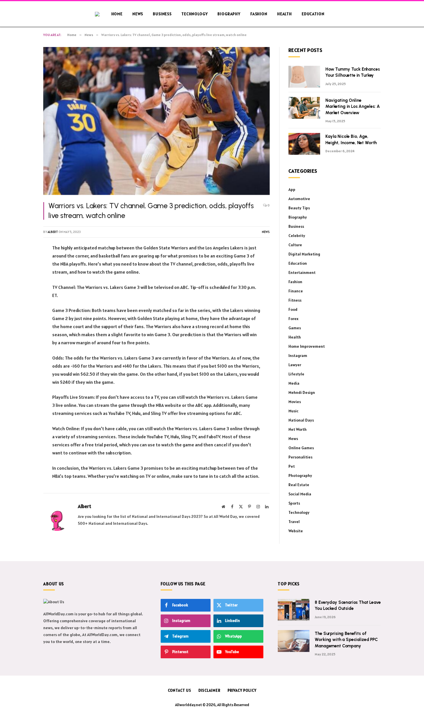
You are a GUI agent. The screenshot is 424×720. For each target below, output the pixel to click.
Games (294, 327)
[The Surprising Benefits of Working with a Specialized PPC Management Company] (293, 641)
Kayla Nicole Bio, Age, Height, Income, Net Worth (351, 139)
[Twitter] (23, 277)
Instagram (297, 355)
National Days (301, 420)
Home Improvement (306, 346)
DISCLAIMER (209, 690)
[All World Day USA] (100, 14)
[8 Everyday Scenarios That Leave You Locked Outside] (293, 610)
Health (284, 13)
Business (162, 13)
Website (295, 530)
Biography (229, 13)
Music (293, 410)
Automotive (299, 198)
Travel (294, 521)
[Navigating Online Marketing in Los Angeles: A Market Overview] (304, 108)
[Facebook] (23, 262)
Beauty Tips (299, 207)
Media (293, 383)
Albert (53, 232)
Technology (194, 13)
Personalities (300, 457)
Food (292, 309)
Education (313, 13)
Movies (294, 401)
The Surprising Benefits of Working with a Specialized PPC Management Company (346, 639)
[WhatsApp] (23, 307)
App (291, 189)
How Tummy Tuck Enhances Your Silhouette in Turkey (352, 72)
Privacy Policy (242, 690)
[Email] (23, 321)
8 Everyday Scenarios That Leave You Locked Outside (347, 605)
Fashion (258, 13)
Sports (294, 503)
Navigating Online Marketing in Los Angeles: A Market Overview (352, 106)
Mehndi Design (301, 392)
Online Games (301, 447)
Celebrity (296, 235)
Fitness (294, 300)
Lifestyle (296, 374)
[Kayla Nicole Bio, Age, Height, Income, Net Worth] (304, 144)
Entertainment (302, 272)
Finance (295, 291)
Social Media (299, 494)
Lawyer (294, 364)
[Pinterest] (23, 292)
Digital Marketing (304, 254)
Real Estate (298, 484)
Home (117, 13)
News (137, 13)
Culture (295, 244)
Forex (293, 318)
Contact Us (179, 690)
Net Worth (297, 429)
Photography (300, 475)
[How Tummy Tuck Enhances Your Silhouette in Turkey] (304, 77)
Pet (291, 466)
